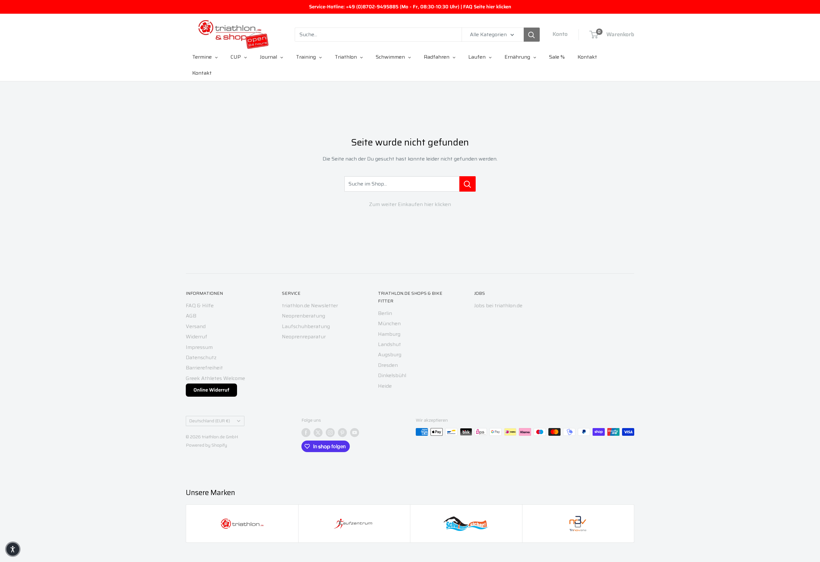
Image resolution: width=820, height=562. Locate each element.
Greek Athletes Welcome (215, 378)
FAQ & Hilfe (200, 306)
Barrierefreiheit (204, 368)
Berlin (385, 313)
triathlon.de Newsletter (310, 306)
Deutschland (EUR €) (209, 420)
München (389, 323)
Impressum (199, 347)
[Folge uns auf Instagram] (330, 432)
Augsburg (389, 355)
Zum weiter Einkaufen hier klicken (410, 204)
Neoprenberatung (303, 316)
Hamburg (389, 334)
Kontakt (202, 73)
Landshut (389, 344)
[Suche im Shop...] (467, 184)
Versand (196, 326)
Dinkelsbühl (392, 375)
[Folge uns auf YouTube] (354, 432)
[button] (12, 549)
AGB (191, 316)
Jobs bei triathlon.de (498, 306)
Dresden (388, 365)
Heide (385, 386)
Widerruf (196, 337)
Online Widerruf (211, 390)
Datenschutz (201, 357)
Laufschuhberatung (306, 326)
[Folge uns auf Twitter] (318, 432)
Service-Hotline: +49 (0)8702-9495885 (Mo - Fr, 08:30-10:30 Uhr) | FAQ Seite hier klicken (410, 7)
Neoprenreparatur (304, 337)
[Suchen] (532, 35)
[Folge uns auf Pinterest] (342, 432)
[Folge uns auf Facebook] (305, 432)
